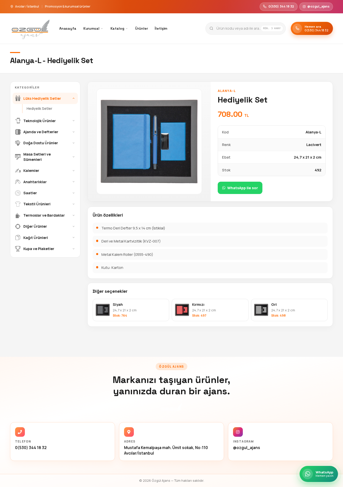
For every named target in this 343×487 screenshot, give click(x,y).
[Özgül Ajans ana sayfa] (30, 28)
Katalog (117, 28)
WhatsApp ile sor (242, 187)
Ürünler (141, 28)
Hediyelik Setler (39, 108)
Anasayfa (67, 28)
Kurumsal (91, 28)
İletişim (161, 28)
